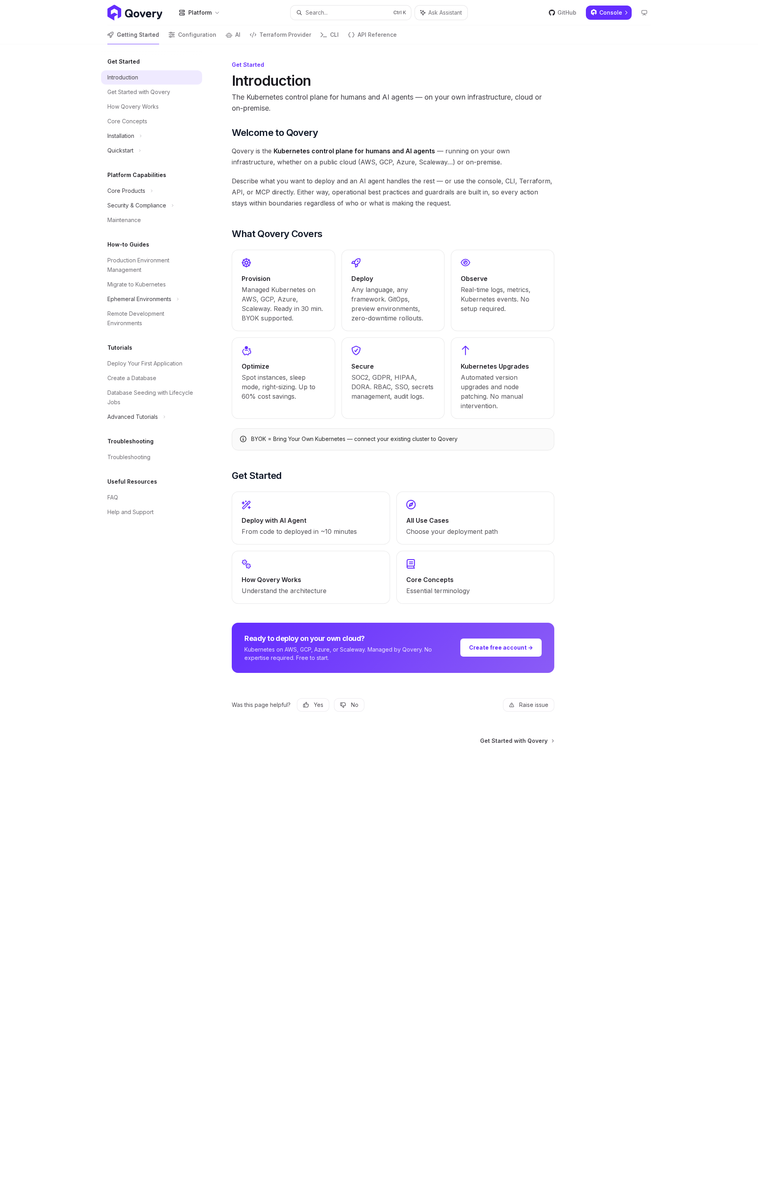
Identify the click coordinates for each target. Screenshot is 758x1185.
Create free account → (501, 647)
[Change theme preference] (644, 12)
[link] (283, 290)
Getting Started (138, 34)
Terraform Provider (285, 34)
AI (237, 34)
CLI (334, 34)
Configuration (197, 34)
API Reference (377, 34)
